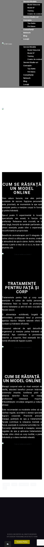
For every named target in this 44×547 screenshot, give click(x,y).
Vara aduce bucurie (12, 198)
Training (30, 11)
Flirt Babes (31, 26)
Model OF (31, 8)
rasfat (33, 484)
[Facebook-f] (11, 505)
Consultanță (28, 29)
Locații (26, 39)
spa (5, 488)
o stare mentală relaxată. (24, 437)
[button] (30, 43)
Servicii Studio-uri (31, 17)
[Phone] (22, 526)
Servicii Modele (29, 1)
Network (26, 33)
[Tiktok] (33, 505)
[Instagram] (22, 505)
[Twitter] (11, 516)
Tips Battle (31, 23)
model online (24, 484)
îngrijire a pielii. (25, 341)
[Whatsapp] (22, 516)
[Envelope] (33, 516)
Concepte (27, 20)
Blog (25, 36)
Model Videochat (33, 5)
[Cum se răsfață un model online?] (11, 109)
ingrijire (6, 484)
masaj (14, 484)
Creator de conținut (34, 14)
